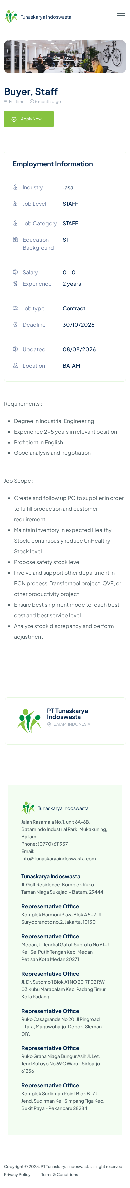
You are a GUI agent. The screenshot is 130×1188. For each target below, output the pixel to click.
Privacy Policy (17, 1174)
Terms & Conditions (59, 1174)
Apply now (31, 118)
